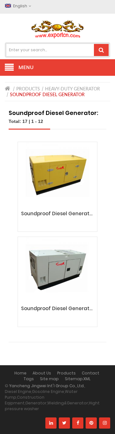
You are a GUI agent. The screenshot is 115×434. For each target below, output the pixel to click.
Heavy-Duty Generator (72, 89)
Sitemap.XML (77, 378)
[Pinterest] (91, 423)
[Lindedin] (51, 423)
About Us (42, 373)
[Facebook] (77, 423)
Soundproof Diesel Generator (47, 95)
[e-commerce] (57, 29)
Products (28, 89)
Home (20, 373)
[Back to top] (108, 422)
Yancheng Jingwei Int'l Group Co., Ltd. (46, 385)
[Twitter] (64, 423)
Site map (49, 378)
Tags (29, 378)
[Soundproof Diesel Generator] (57, 174)
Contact (90, 373)
